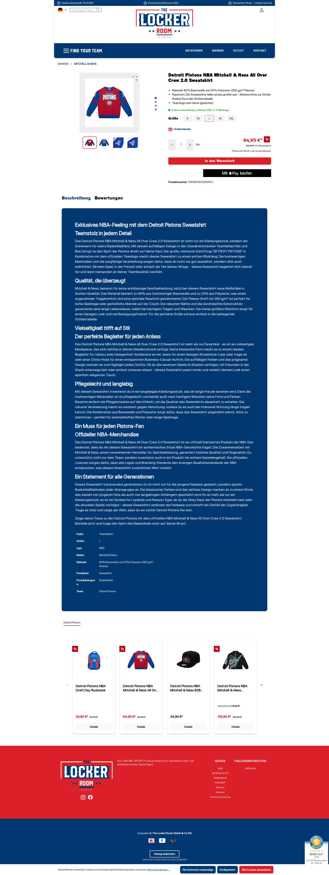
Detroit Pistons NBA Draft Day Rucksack (91, 688)
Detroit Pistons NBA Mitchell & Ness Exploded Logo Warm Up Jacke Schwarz (233, 688)
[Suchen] (97, 10)
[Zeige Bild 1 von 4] (156, 98)
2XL (231, 118)
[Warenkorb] (268, 9)
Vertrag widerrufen (164, 853)
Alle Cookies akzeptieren (256, 869)
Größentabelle (182, 129)
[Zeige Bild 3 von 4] (156, 106)
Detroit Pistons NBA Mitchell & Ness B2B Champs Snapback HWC (185, 688)
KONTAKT (220, 782)
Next (262, 685)
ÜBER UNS (250, 768)
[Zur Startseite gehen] (164, 23)
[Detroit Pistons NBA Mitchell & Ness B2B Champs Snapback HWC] (188, 660)
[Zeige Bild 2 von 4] (156, 102)
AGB (220, 768)
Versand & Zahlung (220, 797)
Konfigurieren (227, 869)
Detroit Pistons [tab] (72, 622)
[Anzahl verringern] (172, 144)
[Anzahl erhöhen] (190, 144)
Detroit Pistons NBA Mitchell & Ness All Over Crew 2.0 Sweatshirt (141, 688)
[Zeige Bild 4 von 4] (156, 109)
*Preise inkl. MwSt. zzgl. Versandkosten (251, 151)
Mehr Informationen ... (158, 869)
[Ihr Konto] (261, 11)
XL (220, 118)
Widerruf (220, 792)
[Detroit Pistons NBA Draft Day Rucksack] (94, 660)
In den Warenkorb (220, 161)
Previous (67, 685)
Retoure (220, 787)
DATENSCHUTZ (220, 773)
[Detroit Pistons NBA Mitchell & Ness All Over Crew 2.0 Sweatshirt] (109, 103)
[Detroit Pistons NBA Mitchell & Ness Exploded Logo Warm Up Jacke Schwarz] (235, 660)
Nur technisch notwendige (198, 869)
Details (94, 726)
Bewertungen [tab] (109, 198)
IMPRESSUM (220, 778)
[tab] (77, 198)
